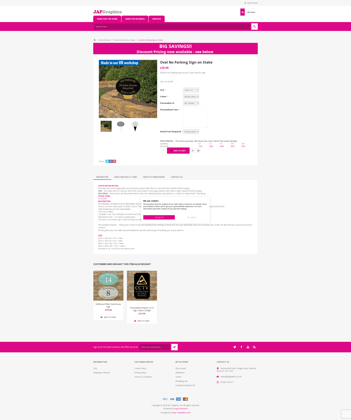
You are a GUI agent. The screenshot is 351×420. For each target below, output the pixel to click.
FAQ (95, 368)
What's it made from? (154, 177)
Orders (179, 376)
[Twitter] (235, 347)
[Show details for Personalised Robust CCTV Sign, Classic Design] (142, 286)
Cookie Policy (140, 368)
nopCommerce (181, 408)
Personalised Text (169, 109)
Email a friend (198, 150)
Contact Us (176, 177)
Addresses (180, 372)
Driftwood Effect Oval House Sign (108, 305)
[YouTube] (248, 347)
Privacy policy (140, 372)
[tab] (102, 177)
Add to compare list (192, 150)
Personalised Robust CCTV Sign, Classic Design (142, 309)
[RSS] (254, 347)
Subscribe (174, 347)
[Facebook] (241, 347)
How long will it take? (125, 177)
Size (162, 90)
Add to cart (180, 150)
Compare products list (185, 385)
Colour (163, 96)
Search (254, 26)
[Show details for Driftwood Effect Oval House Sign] (108, 286)
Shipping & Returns (101, 372)
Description (102, 177)
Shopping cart (182, 381)
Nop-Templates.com (181, 412)
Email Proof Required (170, 131)
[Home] (94, 40)
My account (181, 368)
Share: (101, 161)
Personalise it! (167, 103)
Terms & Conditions (143, 376)
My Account (252, 3)
